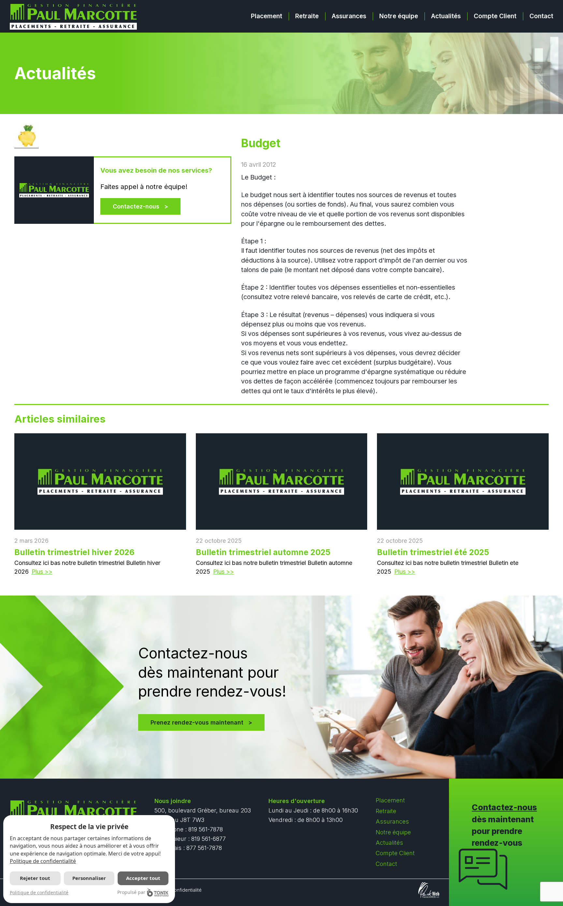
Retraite (307, 16)
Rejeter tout (35, 878)
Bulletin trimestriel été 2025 (433, 552)
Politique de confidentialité (43, 861)
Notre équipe (398, 16)
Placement (266, 16)
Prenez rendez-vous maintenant (197, 722)
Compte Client (495, 16)
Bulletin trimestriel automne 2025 (263, 552)
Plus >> (42, 571)
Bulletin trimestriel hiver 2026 (74, 552)
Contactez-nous (136, 206)
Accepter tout (143, 878)
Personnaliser (89, 878)
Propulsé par (131, 892)
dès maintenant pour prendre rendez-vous (504, 825)
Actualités (446, 16)
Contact (541, 16)
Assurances (349, 16)
